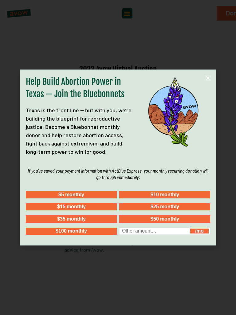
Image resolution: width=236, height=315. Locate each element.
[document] (118, 157)
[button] (208, 78)
